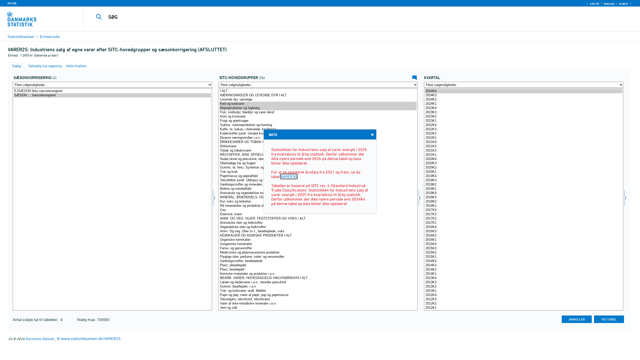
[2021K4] (523, 142)
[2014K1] (523, 274)
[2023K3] (523, 112)
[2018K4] (523, 193)
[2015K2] (523, 252)
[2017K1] (523, 223)
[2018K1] (523, 206)
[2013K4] (523, 278)
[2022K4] (523, 125)
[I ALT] (318, 91)
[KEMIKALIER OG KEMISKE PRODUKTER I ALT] (318, 236)
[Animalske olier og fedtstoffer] (318, 223)
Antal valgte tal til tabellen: (36, 319)
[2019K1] (523, 189)
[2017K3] (523, 214)
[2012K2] (523, 304)
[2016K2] (523, 236)
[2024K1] (523, 104)
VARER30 (289, 176)
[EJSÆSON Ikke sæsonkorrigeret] (112, 91)
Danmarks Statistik (40, 338)
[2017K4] (523, 210)
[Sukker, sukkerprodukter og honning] (318, 125)
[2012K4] (523, 295)
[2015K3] (523, 248)
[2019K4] (523, 176)
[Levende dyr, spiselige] (318, 100)
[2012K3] (523, 299)
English (609, 4)
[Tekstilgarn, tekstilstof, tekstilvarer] (318, 299)
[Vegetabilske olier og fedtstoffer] (318, 227)
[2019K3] (523, 180)
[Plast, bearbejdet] (318, 270)
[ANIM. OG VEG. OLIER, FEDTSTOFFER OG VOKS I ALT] (318, 218)
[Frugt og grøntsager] (318, 121)
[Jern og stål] (318, 308)
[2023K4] (523, 108)
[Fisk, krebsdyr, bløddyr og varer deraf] (318, 112)
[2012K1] (523, 308)
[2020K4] (523, 159)
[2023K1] (523, 121)
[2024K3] (523, 95)
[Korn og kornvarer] (318, 116)
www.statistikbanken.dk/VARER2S (90, 338)
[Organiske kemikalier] (318, 240)
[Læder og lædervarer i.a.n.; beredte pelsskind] (318, 282)
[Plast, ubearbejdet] (318, 265)
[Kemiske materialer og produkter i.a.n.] (318, 274)
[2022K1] (523, 138)
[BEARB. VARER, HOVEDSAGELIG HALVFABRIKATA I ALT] (318, 278)
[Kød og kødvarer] (318, 104)
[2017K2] (523, 218)
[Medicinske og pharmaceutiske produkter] (318, 252)
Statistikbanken (21, 36)
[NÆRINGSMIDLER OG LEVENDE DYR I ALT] (318, 95)
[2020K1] (523, 172)
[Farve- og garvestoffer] (318, 248)
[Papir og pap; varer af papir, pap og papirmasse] (318, 295)
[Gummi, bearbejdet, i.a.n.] (318, 286)
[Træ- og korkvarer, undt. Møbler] (318, 291)
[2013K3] (523, 282)
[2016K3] (523, 231)
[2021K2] (523, 150)
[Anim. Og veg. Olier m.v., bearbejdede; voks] (318, 231)
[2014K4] (523, 261)
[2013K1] (523, 291)
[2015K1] (523, 257)
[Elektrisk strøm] (318, 214)
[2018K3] (523, 197)
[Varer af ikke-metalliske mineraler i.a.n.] (318, 304)
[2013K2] (523, 286)
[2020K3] (523, 163)
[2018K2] (523, 202)
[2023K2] (523, 116)
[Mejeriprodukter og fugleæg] (318, 108)
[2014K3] (523, 265)
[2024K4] (523, 91)
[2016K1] (523, 240)
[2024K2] (523, 100)
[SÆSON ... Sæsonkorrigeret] (112, 95)
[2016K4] (523, 227)
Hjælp (623, 4)
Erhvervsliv (50, 36)
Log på (594, 4)
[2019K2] (523, 184)
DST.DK (12, 3)
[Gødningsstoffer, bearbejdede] (318, 261)
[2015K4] (523, 244)
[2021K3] (523, 146)
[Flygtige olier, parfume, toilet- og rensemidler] (318, 257)
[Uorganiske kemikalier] (318, 244)
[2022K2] (523, 134)
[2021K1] (523, 155)
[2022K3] (523, 129)
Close (372, 134)
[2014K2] (523, 270)
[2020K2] (523, 168)
